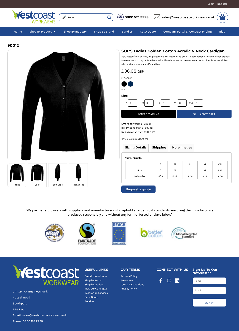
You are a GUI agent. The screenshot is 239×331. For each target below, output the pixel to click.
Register (222, 3)
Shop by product (94, 284)
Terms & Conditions (132, 284)
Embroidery (128, 123)
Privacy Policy (129, 288)
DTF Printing (128, 127)
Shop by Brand (93, 280)
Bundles (89, 301)
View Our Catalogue (96, 288)
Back (37, 184)
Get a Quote (91, 297)
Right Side (78, 184)
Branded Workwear (96, 276)
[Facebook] (160, 280)
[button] (42, 31)
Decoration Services (96, 293)
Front (17, 184)
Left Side (58, 184)
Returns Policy (129, 276)
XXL (191, 103)
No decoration (129, 132)
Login (211, 3)
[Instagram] (169, 280)
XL (175, 103)
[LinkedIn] (177, 280)
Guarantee (127, 280)
